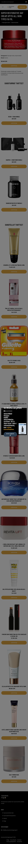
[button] (10, 434)
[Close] (2, 409)
